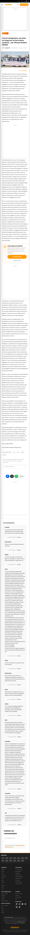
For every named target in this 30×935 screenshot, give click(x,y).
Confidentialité (22, 923)
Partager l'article (17, 260)
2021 (22, 858)
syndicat (4, 455)
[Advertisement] (15, 19)
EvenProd (3, 897)
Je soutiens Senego (17, 256)
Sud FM (2, 910)
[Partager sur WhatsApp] (16, 476)
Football (2, 882)
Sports (2, 880)
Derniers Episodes (4, 893)
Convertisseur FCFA (19, 869)
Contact (16, 895)
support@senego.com (21, 921)
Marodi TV (3, 895)
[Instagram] (25, 904)
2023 (15, 858)
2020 (26, 858)
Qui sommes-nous (18, 893)
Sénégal (22, 452)
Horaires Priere (18, 875)
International (3, 876)
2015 (19, 860)
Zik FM (2, 909)
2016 (15, 860)
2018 (7, 860)
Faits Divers (3, 885)
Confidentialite (18, 897)
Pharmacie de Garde (19, 876)
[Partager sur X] (12, 476)
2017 (11, 860)
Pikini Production (4, 900)
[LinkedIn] (16, 907)
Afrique (2, 889)
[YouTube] (26, 1)
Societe (2, 871)
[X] (19, 904)
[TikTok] (28, 1)
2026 (3, 858)
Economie (3, 875)
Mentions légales (13, 923)
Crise (14, 452)
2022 (19, 858)
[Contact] (19, 1)
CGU (16, 899)
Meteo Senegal (18, 871)
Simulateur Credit (18, 882)
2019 (3, 860)
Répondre (19, 537)
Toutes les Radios (4, 905)
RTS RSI (2, 912)
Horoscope (17, 880)
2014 (22, 860)
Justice (2, 873)
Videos (2, 887)
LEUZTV (2, 899)
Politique (3, 869)
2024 (11, 858)
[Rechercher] (18, 4)
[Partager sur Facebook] (7, 476)
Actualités (5, 33)
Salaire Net (17, 873)
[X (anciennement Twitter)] (24, 1)
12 (25, 48)
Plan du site (7, 923)
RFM (2, 907)
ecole (18, 452)
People (2, 878)
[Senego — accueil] (8, 4)
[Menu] (2, 4)
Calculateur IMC (18, 878)
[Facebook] (22, 1)
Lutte (2, 883)
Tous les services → (19, 883)
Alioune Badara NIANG (7, 452)
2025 (7, 858)
